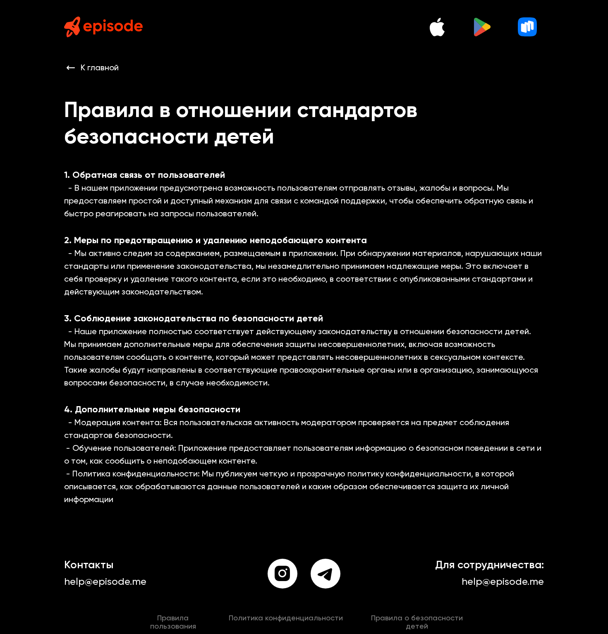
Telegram (325, 574)
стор (527, 27)
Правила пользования (172, 617)
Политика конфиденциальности (285, 617)
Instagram (282, 574)
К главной (100, 68)
